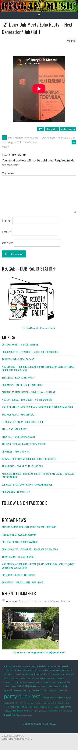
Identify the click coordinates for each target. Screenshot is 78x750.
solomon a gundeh (33, 707)
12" (40, 129)
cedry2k (40, 670)
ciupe (58, 670)
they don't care (47, 711)
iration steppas (25, 685)
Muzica (71, 40)
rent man (14, 703)
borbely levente (11, 670)
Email (6, 231)
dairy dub (52, 129)
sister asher (60, 703)
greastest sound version (28, 682)
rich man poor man (26, 703)
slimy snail (14, 706)
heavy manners (58, 682)
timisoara (11, 715)
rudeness (39, 703)
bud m (21, 670)
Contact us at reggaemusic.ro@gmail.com (39, 652)
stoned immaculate (49, 707)
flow (42, 678)
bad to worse (24, 666)
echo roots (68, 129)
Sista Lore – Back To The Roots (18, 377)
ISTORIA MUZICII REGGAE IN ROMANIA (19, 534)
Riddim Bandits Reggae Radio (39, 328)
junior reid (57, 686)
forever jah (49, 678)
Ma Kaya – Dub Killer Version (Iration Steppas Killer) (29, 458)
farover (36, 678)
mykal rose (62, 690)
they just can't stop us (63, 711)
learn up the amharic (32, 690)
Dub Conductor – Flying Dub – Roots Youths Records (30, 351)
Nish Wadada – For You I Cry (16, 491)
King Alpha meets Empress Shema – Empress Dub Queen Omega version (37, 407)
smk (22, 707)
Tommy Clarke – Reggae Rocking (18, 359)
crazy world (16, 674)
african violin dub (11, 666)
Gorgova (27, 723)
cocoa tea (65, 670)
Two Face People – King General (18, 414)
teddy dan (8, 711)
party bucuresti (23, 696)
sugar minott (64, 706)
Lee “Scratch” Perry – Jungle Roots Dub (23, 421)
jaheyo (37, 686)
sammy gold (49, 703)
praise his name (49, 697)
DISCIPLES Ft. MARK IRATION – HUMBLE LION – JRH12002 (28, 392)
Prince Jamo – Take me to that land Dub (22, 466)
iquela (13, 686)
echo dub (13, 678)
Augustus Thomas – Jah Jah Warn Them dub (45, 601)
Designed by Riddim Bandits (17, 738)
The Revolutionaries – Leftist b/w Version (24, 444)
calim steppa (30, 670)
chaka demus (50, 670)
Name (7, 220)
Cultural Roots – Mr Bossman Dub (20, 344)
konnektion (17, 690)
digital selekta (40, 674)
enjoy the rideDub (25, 678)
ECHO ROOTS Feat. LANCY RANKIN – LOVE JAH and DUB (27, 484)
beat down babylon (39, 666)
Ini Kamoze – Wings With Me (15, 451)
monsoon (45, 690)
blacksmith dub (54, 666)
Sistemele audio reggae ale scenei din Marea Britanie (29, 527)
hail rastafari (45, 682)
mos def (53, 690)
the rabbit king (33, 711)
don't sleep (53, 674)
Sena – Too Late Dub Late (14, 429)
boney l (65, 666)
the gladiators (20, 710)
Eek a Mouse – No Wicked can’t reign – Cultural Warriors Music (20, 142)
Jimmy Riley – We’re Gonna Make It (18, 436)
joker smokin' (46, 686)
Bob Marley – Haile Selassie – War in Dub (22, 384)
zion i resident (25, 716)
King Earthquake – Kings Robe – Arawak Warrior (27, 399)
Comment (8, 173)
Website (7, 243)
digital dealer (27, 674)
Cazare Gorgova (45, 723)
